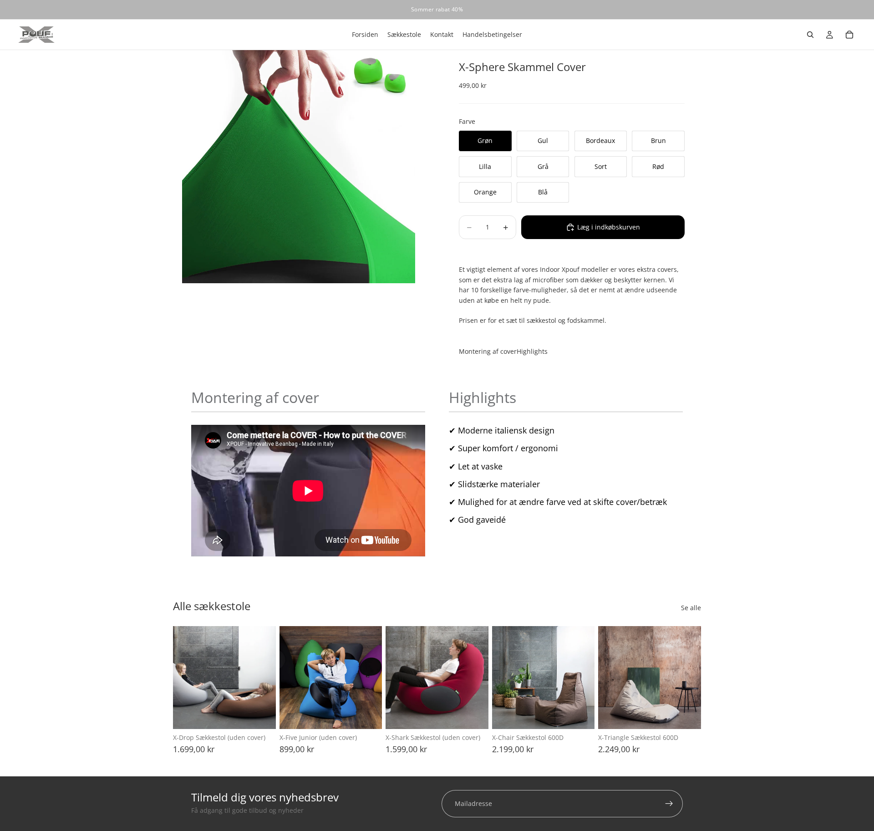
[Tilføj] (262, 715)
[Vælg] (581, 715)
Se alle (691, 607)
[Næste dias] (266, 678)
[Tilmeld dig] (669, 803)
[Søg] (810, 35)
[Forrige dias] (183, 678)
